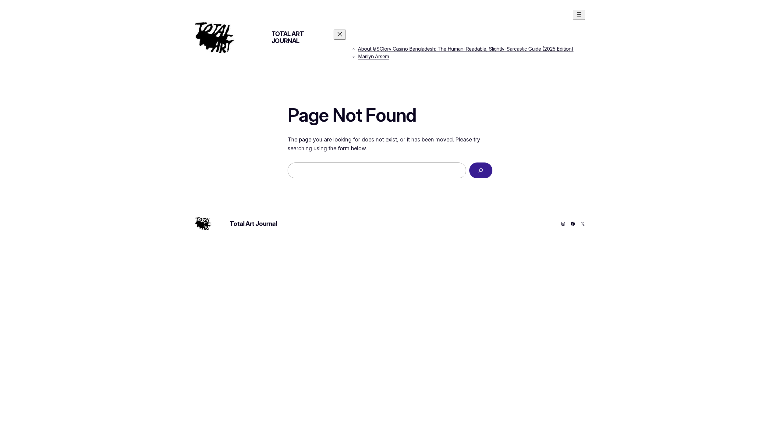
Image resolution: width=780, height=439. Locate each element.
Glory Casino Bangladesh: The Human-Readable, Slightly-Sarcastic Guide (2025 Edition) (476, 49)
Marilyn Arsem (373, 56)
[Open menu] (579, 15)
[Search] (480, 170)
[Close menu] (340, 35)
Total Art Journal (287, 37)
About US (369, 49)
